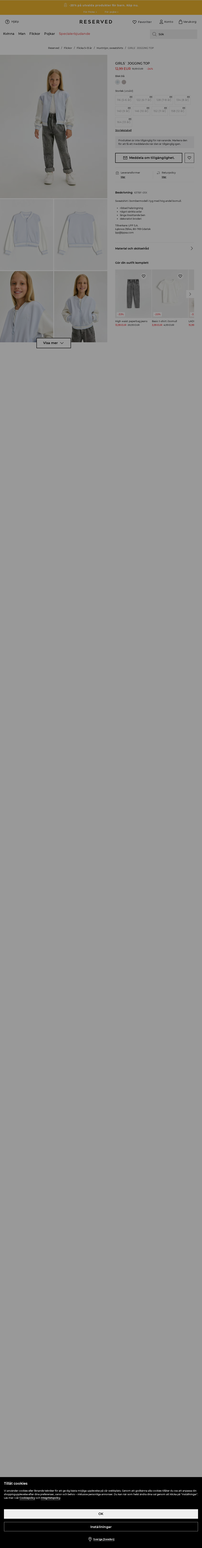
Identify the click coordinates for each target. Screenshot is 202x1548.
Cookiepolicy (27, 1497)
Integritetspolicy (50, 1497)
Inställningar (101, 1527)
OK (100, 1514)
